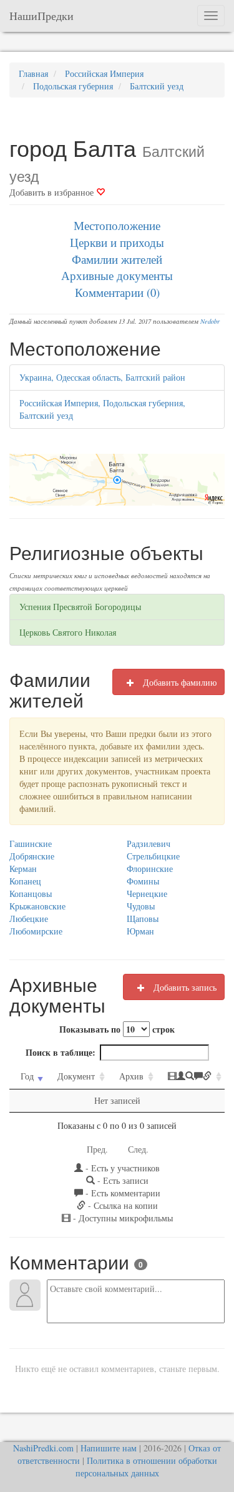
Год (27, 1076)
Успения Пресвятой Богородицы (80, 607)
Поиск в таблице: (60, 1052)
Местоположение (117, 225)
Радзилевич (148, 843)
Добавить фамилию (178, 682)
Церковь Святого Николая (67, 632)
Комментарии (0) (117, 292)
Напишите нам (108, 1448)
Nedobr (210, 321)
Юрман (140, 931)
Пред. (97, 1149)
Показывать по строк (117, 1029)
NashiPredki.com (43, 1448)
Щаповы (142, 918)
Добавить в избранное (52, 192)
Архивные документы (117, 275)
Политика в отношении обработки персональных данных (146, 1466)
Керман (23, 868)
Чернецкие (147, 893)
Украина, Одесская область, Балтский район (102, 377)
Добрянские (31, 856)
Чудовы (141, 906)
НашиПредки (41, 15)
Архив (131, 1076)
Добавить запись (184, 987)
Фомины (143, 881)
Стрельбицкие (153, 856)
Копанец (25, 881)
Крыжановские (37, 906)
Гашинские (30, 843)
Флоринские (150, 868)
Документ (76, 1076)
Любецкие (28, 918)
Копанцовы (30, 893)
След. (138, 1149)
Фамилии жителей (117, 259)
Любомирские (35, 931)
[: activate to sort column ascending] (191, 1076)
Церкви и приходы (117, 242)
